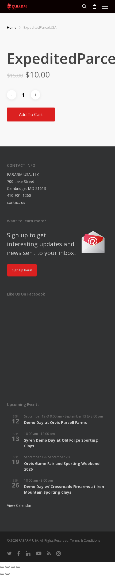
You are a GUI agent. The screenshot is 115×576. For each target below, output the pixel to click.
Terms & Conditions (85, 540)
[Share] (13, 567)
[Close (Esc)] (18, 567)
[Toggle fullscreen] (7, 567)
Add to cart (31, 114)
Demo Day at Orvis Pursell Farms (55, 422)
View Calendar (19, 505)
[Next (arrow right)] (7, 574)
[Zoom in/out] (2, 567)
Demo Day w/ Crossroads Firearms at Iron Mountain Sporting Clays (64, 489)
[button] (105, 6)
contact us (16, 202)
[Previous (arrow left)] (2, 574)
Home (12, 27)
